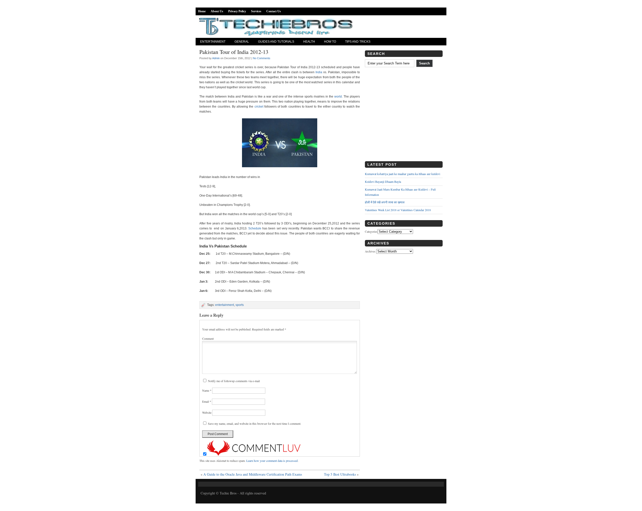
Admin (216, 58)
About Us (217, 11)
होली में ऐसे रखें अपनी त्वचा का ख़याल (385, 202)
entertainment (224, 305)
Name (206, 390)
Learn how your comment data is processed (272, 461)
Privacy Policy (237, 11)
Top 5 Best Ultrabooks (340, 474)
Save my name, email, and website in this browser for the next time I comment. (254, 423)
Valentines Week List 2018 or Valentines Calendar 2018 (398, 210)
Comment (208, 338)
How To (330, 41)
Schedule (254, 228)
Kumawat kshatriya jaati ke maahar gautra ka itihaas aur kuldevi (402, 174)
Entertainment (212, 41)
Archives (370, 251)
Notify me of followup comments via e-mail (234, 381)
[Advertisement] (404, 116)
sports (239, 305)
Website (206, 412)
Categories (371, 231)
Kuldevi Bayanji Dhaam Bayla (383, 182)
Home (202, 11)
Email (206, 401)
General (241, 41)
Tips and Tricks (357, 41)
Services (256, 11)
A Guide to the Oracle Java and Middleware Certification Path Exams (252, 474)
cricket (259, 106)
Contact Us (273, 11)
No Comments (261, 58)
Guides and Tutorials (276, 41)
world (338, 96)
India (318, 72)
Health (309, 41)
